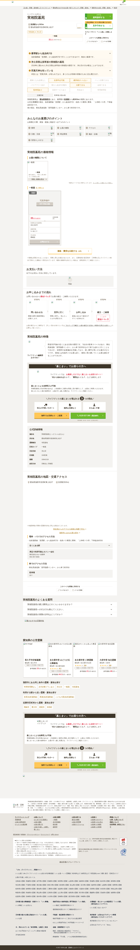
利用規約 (23, 834)
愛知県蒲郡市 (45, 99)
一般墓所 (33, 193)
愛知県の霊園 (41, 889)
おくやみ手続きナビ (22, 931)
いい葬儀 (18, 905)
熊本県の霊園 (41, 896)
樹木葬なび (76, 873)
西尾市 (42, 707)
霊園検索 (18, 819)
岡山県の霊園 (41, 892)
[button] (99, 16)
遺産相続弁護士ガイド (60, 909)
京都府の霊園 (73, 889)
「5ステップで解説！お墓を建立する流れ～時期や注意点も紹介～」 (88, 325)
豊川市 (34, 707)
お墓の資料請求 (20, 822)
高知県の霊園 (104, 892)
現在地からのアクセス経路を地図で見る (69, 529)
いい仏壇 (19, 918)
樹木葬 (55, 824)
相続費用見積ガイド (67, 905)
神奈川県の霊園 (52, 885)
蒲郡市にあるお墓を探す (69, 533)
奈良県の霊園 (104, 889)
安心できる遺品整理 (75, 918)
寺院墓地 (75, 687)
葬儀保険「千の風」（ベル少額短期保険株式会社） (70, 937)
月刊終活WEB (20, 935)
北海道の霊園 (20, 881)
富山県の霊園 (74, 885)
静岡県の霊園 (30, 889)
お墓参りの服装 (96, 824)
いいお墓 (18, 873)
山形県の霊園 (73, 881)
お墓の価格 (37, 822)
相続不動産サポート (59, 918)
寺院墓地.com (95, 873)
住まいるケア (102, 907)
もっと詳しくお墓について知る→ (103, 183)
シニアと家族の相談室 (38, 931)
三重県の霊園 (51, 889)
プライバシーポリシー (33, 834)
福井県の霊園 (95, 885)
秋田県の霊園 (62, 881)
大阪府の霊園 (83, 889)
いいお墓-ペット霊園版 (63, 873)
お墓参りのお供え (97, 822)
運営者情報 (16, 834)
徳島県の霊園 (73, 892)
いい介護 (93, 907)
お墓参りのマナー (97, 819)
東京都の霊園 (41, 885)
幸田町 (49, 707)
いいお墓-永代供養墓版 (45, 873)
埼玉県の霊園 (20, 885)
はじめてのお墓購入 (41, 819)
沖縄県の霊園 (85, 896)
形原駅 (66, 99)
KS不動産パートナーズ (76, 922)
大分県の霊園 (51, 896)
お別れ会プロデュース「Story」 (101, 925)
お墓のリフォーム (78, 824)
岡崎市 (26, 707)
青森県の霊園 (30, 881)
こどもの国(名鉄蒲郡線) (64, 697)
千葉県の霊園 (30, 885)
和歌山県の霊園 (116, 889)
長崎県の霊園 (30, 896)
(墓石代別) (57, 39)
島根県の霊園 (30, 892)
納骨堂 (55, 827)
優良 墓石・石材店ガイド (110, 873)
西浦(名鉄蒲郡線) (46, 697)
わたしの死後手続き (59, 922)
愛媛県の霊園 (94, 892)
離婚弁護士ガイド (75, 909)
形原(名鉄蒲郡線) (30, 697)
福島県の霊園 (83, 881)
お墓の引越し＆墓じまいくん (25, 877)
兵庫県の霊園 (94, 889)
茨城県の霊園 (94, 881)
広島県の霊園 (51, 892)
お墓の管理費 (76, 822)
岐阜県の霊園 (20, 889)
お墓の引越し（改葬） (41, 827)
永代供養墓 (56, 822)
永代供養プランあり (46, 687)
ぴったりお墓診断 (21, 824)
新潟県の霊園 (64, 885)
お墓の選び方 (38, 824)
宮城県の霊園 (51, 881)
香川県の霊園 (83, 892)
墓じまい (37, 829)
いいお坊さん (27, 905)
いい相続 (56, 905)
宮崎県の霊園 (62, 896)
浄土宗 (59, 687)
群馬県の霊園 (115, 881)
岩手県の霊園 (41, 881)
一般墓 (67, 687)
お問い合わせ (55, 834)
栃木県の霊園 (104, 881)
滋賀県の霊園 (62, 889)
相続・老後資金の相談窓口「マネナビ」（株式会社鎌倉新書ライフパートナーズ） (67, 932)
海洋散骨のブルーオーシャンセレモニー (103, 921)
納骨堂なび (85, 873)
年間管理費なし (30, 687)
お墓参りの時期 (96, 827)
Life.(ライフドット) (29, 873)
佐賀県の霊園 (20, 896)
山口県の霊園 (62, 892)
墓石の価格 (75, 819)
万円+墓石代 (35, 218)
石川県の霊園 (85, 885)
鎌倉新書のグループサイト (70, 862)
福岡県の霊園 (115, 892)
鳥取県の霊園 (20, 892)
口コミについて (45, 834)
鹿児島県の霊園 (73, 896)
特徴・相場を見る (38, 179)
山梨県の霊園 (106, 885)
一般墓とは (40, 187)
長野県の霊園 (117, 885)
